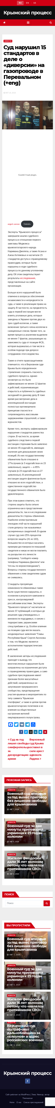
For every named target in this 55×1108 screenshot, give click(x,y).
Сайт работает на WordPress (18, 1094)
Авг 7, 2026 (14, 955)
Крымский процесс (27, 13)
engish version (14, 224)
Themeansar (27, 1098)
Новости (7, 41)
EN (27, 3)
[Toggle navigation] (28, 22)
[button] (51, 22)
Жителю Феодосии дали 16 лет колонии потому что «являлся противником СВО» (25, 863)
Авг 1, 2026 (14, 1045)
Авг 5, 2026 (14, 985)
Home (12, 1102)
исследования (27, 278)
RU (20, 3)
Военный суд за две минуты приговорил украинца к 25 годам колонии (25, 831)
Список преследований (33, 1102)
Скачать (27, 224)
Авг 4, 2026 (14, 1015)
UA (34, 3)
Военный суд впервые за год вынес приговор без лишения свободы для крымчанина (27, 799)
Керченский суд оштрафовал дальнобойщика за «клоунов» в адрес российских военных (25, 1033)
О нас (18, 1102)
